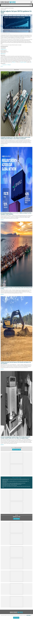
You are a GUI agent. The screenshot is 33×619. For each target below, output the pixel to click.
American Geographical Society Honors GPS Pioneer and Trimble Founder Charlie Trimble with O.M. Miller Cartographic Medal (15, 437)
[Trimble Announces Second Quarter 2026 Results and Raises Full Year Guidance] (16, 328)
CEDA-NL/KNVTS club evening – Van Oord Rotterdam (9, 485)
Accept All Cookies (16, 617)
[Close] (32, 615)
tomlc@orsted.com (4, 49)
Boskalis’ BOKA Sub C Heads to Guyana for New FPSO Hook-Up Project (12, 484)
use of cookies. (29, 615)
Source (2, 66)
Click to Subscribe (16, 518)
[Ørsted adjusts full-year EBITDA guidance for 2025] (16, 23)
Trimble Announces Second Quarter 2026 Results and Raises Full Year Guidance (16, 363)
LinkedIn (25, 62)
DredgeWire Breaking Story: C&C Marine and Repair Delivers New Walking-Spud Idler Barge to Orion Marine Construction (15, 138)
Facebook (21, 62)
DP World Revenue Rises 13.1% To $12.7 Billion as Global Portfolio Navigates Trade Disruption (16, 213)
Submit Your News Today (16, 449)
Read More (2, 145)
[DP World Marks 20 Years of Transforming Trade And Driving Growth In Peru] (16, 254)
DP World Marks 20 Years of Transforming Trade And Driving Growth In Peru (16, 288)
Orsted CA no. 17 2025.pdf (7, 64)
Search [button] (31, 5)
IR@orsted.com (3, 53)
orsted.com (13, 62)
